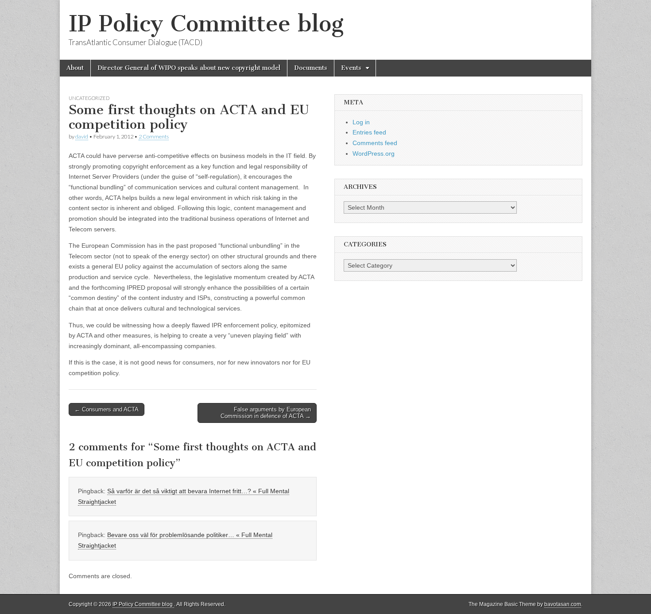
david (81, 136)
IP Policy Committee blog (206, 23)
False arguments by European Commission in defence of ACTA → (266, 413)
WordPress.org (374, 153)
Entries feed (369, 132)
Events (351, 68)
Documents (310, 68)
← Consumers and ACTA (106, 409)
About (75, 68)
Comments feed (375, 142)
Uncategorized (89, 98)
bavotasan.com (562, 604)
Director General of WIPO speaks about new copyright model (188, 68)
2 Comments (154, 136)
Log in (361, 122)
